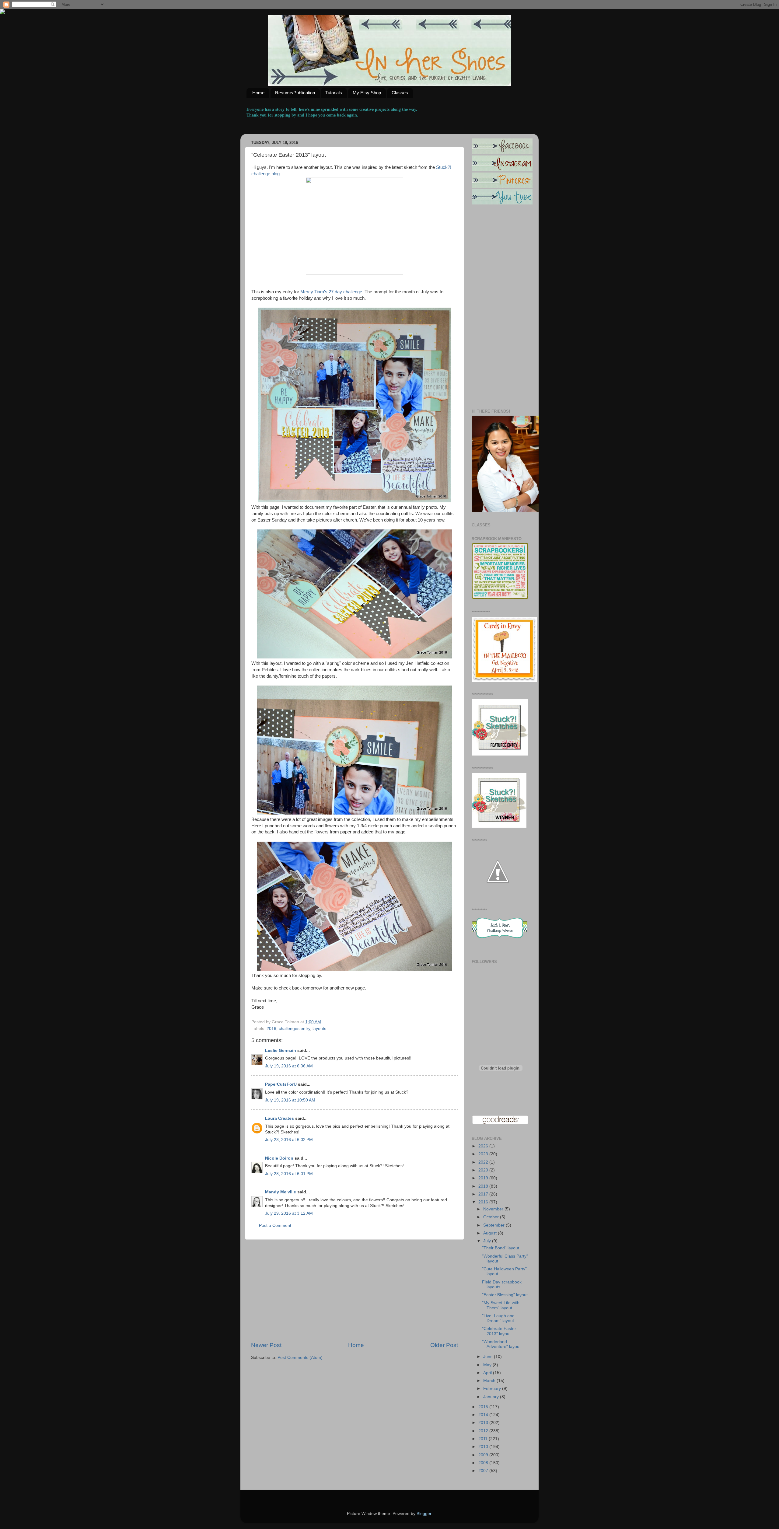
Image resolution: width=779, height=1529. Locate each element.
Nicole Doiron (279, 1158)
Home (258, 92)
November (494, 1209)
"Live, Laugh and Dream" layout (498, 1318)
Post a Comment (275, 1225)
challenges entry (294, 1028)
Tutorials (333, 92)
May (488, 1365)
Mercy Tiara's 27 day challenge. (331, 291)
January (491, 1397)
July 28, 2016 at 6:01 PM (289, 1173)
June (488, 1356)
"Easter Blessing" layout (505, 1295)
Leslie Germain (280, 1050)
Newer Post (266, 1345)
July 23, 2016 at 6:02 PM (289, 1139)
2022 (483, 1162)
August (490, 1233)
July (487, 1241)
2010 (483, 1446)
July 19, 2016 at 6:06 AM (289, 1066)
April (488, 1372)
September (494, 1225)
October (491, 1217)
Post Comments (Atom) (300, 1357)
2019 (483, 1178)
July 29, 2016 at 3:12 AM (289, 1213)
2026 (483, 1146)
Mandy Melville (280, 1192)
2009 (483, 1455)
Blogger (424, 1513)
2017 (483, 1194)
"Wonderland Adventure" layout (501, 1344)
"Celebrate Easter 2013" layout (499, 1331)
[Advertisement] (354, 1290)
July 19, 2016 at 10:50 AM (290, 1100)
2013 (483, 1422)
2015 (483, 1407)
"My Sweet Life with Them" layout (500, 1305)
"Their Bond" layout (500, 1248)
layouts (319, 1028)
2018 (483, 1186)
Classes (400, 92)
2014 (483, 1414)
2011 (483, 1438)
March (490, 1380)
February (492, 1388)
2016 (271, 1028)
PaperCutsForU (281, 1084)
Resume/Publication (295, 92)
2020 (483, 1170)
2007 (483, 1470)
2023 (483, 1154)
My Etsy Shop (367, 92)
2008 (483, 1463)
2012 (483, 1431)
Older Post (444, 1345)
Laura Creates (279, 1118)
